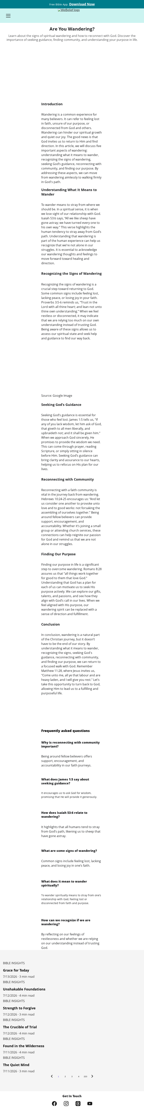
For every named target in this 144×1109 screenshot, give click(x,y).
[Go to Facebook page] (54, 1103)
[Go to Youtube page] (89, 1103)
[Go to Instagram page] (66, 1103)
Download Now (82, 4)
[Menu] (8, 15)
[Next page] (92, 1076)
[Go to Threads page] (78, 1103)
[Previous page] (51, 1076)
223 (85, 1076)
